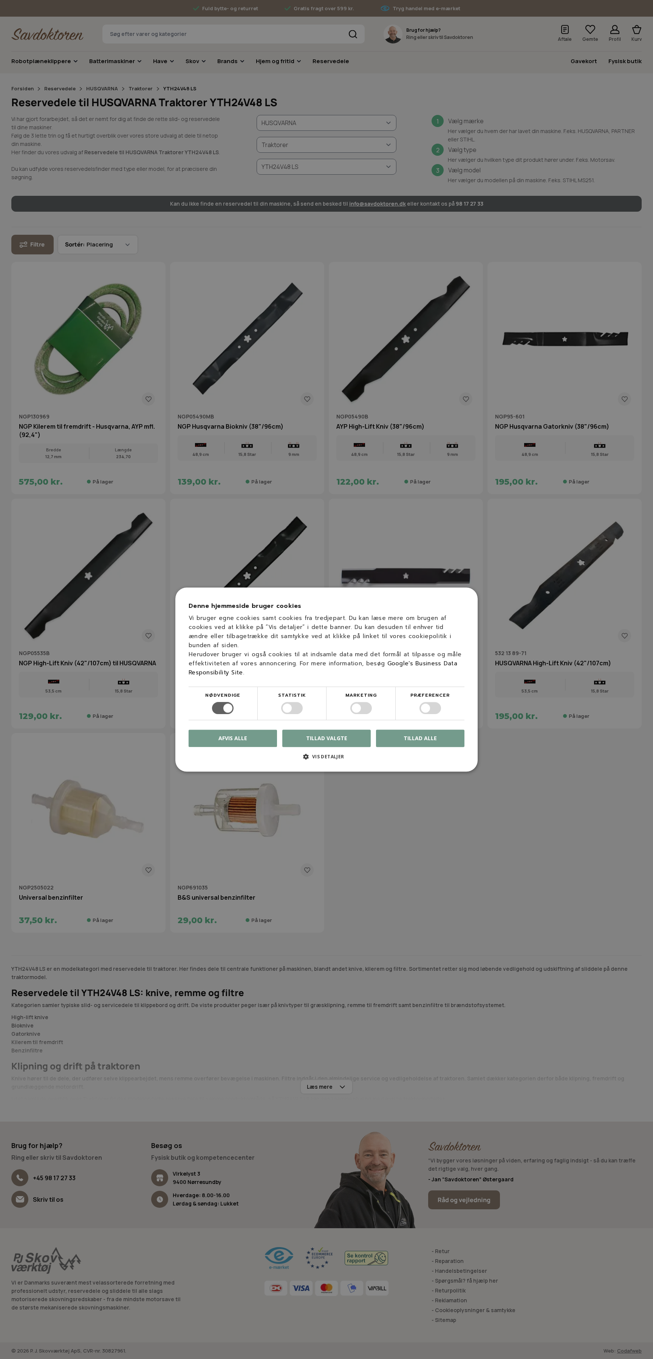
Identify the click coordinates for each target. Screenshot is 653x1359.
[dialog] (326, 679)
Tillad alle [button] (420, 738)
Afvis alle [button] (232, 738)
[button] (326, 759)
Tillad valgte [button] (326, 738)
